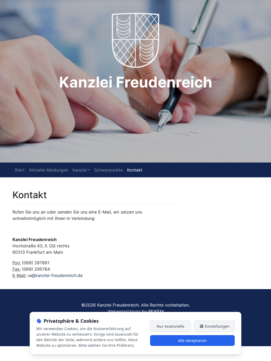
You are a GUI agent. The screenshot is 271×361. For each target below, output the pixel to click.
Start (20, 170)
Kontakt (134, 170)
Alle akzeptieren (192, 340)
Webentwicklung (124, 311)
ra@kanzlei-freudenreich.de (55, 275)
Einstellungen (216, 326)
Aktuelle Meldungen (48, 170)
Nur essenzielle (170, 326)
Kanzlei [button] (80, 170)
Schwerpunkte (108, 170)
